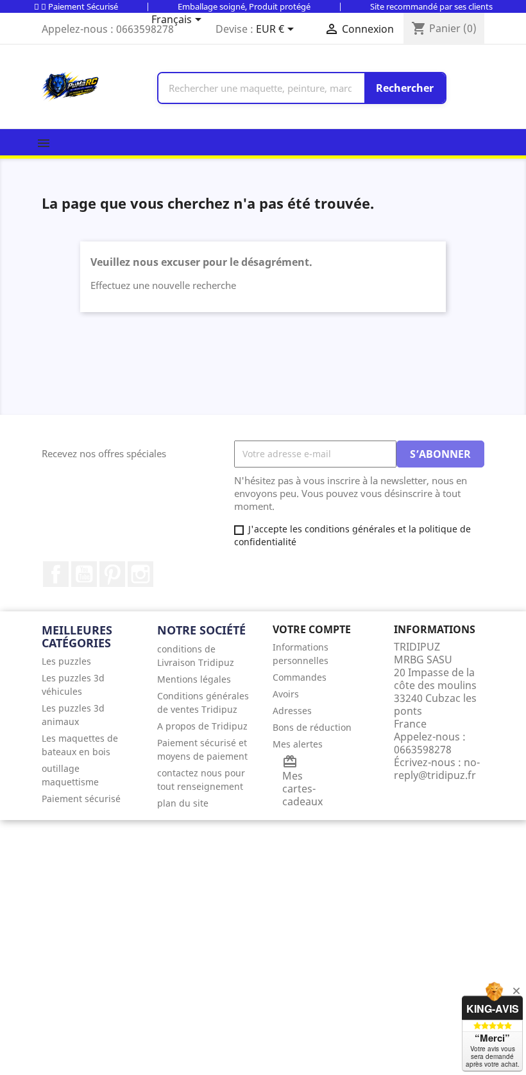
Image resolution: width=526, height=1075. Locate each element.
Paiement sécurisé (81, 798)
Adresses (292, 710)
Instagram (140, 574)
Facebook (56, 574)
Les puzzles (66, 661)
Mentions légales (194, 679)
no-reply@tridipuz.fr (437, 768)
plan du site (182, 803)
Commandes (300, 677)
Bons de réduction (312, 727)
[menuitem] (90, 661)
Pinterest (112, 574)
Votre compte (312, 629)
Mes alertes (298, 744)
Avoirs (286, 694)
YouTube (84, 574)
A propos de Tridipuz (202, 726)
